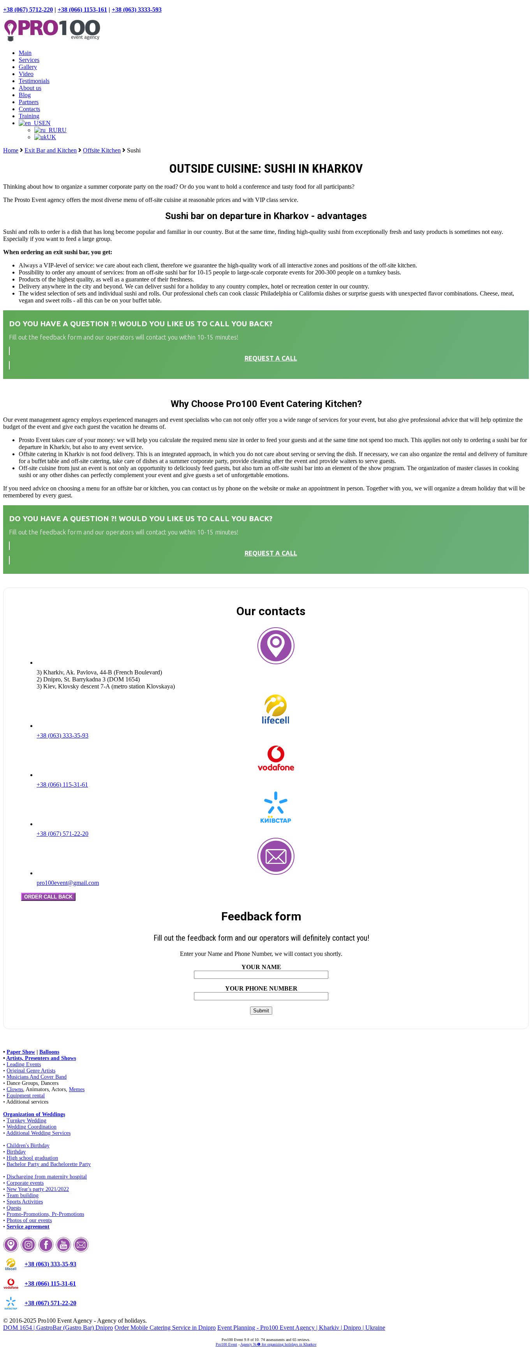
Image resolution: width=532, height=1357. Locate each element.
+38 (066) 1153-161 (82, 9)
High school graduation (32, 1158)
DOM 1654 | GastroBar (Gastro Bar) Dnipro (58, 1327)
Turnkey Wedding (26, 1120)
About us (30, 88)
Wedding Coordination (31, 1127)
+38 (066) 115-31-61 (62, 784)
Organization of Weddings (34, 1114)
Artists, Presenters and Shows (41, 1058)
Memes (77, 1089)
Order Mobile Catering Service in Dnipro (165, 1327)
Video (26, 74)
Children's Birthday (28, 1145)
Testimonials (34, 81)
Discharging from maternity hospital (47, 1177)
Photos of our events (29, 1220)
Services (29, 60)
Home (10, 150)
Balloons (49, 1052)
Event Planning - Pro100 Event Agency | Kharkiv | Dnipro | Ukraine (301, 1327)
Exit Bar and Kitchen (51, 150)
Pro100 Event (226, 1344)
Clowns (15, 1089)
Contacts (29, 109)
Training (29, 116)
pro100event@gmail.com (68, 882)
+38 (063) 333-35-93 (62, 735)
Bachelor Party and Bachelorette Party (49, 1164)
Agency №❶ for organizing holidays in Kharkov (278, 1344)
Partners (29, 102)
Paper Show (21, 1052)
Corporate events (25, 1183)
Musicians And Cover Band (37, 1077)
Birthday (16, 1152)
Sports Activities (25, 1202)
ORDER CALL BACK (48, 897)
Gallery (28, 67)
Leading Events (24, 1064)
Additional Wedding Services (38, 1133)
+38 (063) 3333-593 (137, 9)
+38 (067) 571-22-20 (62, 833)
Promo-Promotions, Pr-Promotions (45, 1214)
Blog (25, 95)
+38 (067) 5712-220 (28, 9)
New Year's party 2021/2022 (38, 1189)
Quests (14, 1208)
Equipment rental (26, 1096)
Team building (23, 1195)
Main (25, 53)
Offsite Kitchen (102, 150)
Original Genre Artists (31, 1071)
